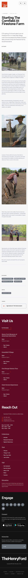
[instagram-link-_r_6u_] (7, 504)
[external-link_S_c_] (14, 421)
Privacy (7, 573)
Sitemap (13, 573)
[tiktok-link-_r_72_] (22, 504)
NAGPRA (5, 571)
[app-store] (7, 525)
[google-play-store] (19, 525)
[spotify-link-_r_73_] (3, 508)
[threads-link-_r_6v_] (11, 504)
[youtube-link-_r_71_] (18, 504)
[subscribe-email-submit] (24, 546)
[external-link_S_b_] (14, 419)
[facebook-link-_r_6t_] (3, 504)
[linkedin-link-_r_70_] (15, 504)
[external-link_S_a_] (14, 417)
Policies (11, 571)
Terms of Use (20, 573)
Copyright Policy (20, 571)
